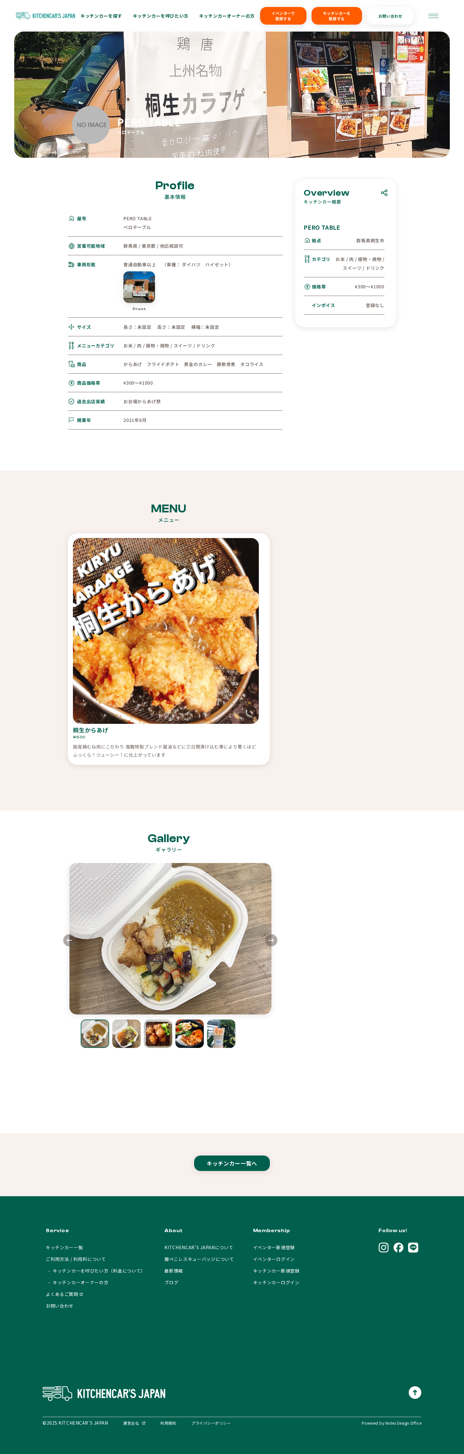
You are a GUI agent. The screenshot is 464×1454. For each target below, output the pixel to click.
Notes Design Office (403, 1423)
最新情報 (173, 1271)
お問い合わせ (390, 16)
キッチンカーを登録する (337, 15)
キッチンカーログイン (276, 1282)
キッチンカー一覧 (64, 1247)
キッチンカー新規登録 (276, 1271)
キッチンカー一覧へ (232, 1163)
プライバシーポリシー (211, 1423)
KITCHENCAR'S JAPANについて (198, 1247)
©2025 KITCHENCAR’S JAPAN (75, 1423)
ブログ (171, 1282)
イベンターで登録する (283, 15)
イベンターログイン (274, 1259)
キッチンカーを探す (101, 16)
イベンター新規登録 (274, 1247)
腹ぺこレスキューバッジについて (199, 1259)
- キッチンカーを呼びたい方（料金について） (96, 1271)
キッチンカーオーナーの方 (227, 16)
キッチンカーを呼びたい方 (160, 16)
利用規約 (168, 1423)
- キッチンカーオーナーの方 (77, 1282)
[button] (271, 941)
